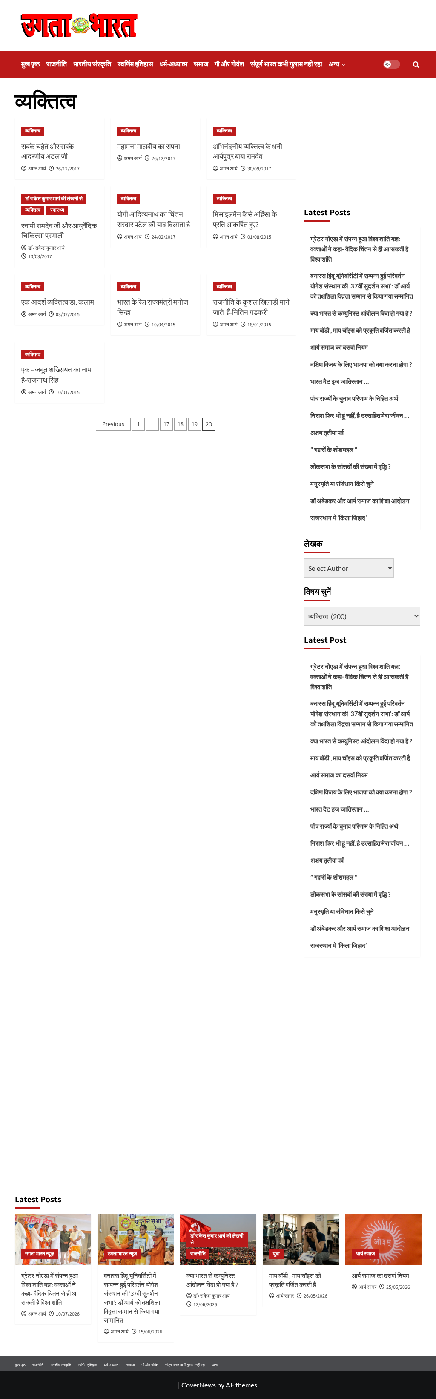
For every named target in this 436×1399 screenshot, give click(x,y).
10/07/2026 (68, 1314)
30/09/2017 (259, 169)
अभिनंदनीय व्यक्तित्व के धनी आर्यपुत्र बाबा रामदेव (247, 152)
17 (166, 424)
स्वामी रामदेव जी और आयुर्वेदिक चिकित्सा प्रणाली (59, 231)
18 (181, 424)
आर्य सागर (285, 1296)
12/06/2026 (205, 1304)
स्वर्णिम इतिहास (135, 64)
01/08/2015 (259, 237)
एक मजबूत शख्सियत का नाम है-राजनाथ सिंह (56, 375)
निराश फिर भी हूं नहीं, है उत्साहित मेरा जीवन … (359, 415)
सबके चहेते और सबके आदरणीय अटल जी (47, 152)
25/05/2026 (398, 1287)
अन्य (334, 64)
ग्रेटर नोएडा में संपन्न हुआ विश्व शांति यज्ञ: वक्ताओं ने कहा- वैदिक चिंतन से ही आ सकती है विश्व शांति (359, 249)
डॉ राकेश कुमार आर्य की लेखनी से (54, 198)
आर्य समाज (365, 1254)
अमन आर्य (37, 169)
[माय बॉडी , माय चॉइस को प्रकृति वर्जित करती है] (301, 1239)
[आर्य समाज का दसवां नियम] (383, 1239)
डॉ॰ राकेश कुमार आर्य (46, 248)
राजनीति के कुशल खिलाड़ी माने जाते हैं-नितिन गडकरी (251, 307)
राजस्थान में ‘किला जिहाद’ (338, 517)
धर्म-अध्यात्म (173, 64)
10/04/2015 (163, 324)
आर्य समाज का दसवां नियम (339, 347)
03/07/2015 (68, 314)
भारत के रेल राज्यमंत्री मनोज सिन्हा (152, 307)
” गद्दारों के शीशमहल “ (333, 449)
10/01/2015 (68, 392)
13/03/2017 (40, 256)
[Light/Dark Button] (391, 64)
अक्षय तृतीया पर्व (327, 432)
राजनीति (56, 64)
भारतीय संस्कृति (92, 64)
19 (195, 424)
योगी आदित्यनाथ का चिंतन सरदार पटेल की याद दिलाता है (153, 220)
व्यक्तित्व (32, 131)
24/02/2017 (163, 237)
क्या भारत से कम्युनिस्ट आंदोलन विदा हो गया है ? (361, 313)
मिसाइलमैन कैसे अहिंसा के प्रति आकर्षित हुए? (245, 220)
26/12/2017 (68, 169)
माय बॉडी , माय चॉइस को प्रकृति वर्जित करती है (360, 330)
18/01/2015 (259, 324)
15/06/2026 (150, 1332)
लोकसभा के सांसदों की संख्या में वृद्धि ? (350, 466)
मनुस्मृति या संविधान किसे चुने (342, 483)
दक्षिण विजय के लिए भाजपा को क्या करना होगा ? (361, 364)
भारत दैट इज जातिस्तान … (339, 381)
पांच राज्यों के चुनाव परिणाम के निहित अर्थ (354, 398)
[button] (416, 64)
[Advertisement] (362, 145)
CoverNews (198, 1385)
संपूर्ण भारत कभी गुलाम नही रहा (286, 64)
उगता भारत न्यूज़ (39, 1254)
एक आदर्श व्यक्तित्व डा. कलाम (57, 302)
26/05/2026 (315, 1296)
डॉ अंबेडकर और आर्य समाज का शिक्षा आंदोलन (360, 500)
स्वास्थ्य (57, 210)
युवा (276, 1254)
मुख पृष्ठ (30, 64)
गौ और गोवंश (229, 64)
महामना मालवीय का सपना (148, 147)
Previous (113, 424)
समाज (201, 64)
